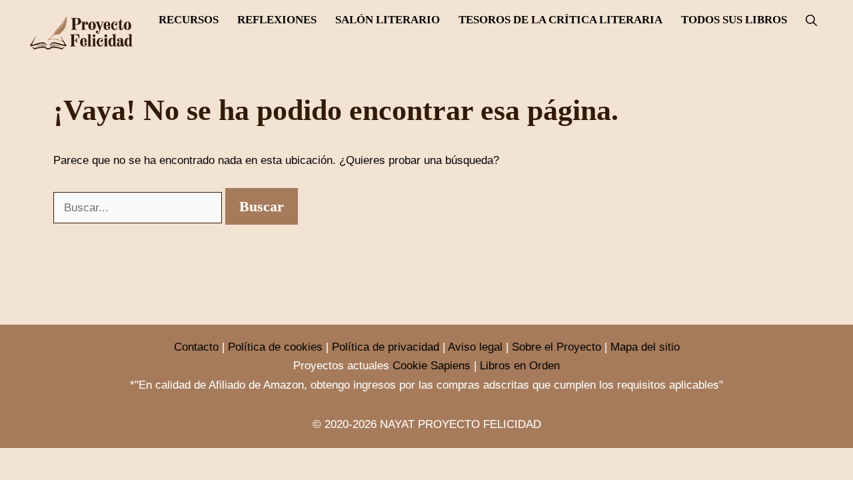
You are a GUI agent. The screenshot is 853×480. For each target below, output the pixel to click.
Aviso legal (475, 347)
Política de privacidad (385, 347)
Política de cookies (275, 347)
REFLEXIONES (277, 19)
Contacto (196, 347)
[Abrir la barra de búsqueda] (811, 20)
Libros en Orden (520, 365)
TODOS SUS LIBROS (734, 19)
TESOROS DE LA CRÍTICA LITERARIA (560, 19)
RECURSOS (189, 19)
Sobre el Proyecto (556, 347)
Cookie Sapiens (431, 365)
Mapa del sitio (645, 347)
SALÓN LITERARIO (387, 19)
